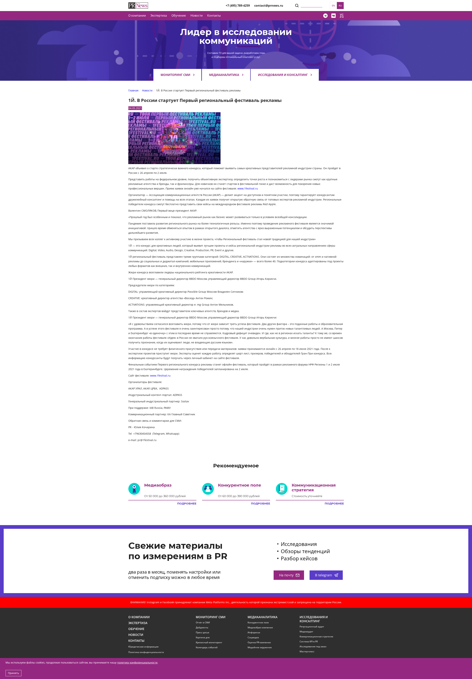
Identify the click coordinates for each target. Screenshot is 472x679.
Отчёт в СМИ (203, 622)
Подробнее (186, 503)
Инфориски (254, 632)
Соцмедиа (253, 637)
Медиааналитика (224, 75)
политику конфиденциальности (137, 662)
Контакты (214, 15)
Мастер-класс (307, 651)
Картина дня (203, 637)
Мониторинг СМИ (175, 75)
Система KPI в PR (309, 641)
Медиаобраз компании (260, 627)
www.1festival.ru (247, 188)
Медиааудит (306, 631)
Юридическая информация (143, 646)
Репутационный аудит (312, 626)
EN (333, 5)
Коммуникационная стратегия (316, 636)
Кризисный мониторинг (209, 642)
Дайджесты (202, 627)
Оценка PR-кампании (259, 642)
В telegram (323, 575)
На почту (286, 575)
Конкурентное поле (258, 622)
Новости (196, 15)
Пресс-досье (202, 632)
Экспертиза (138, 623)
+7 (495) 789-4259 (238, 6)
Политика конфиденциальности (146, 652)
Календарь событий (207, 647)
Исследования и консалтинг (283, 75)
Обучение (178, 15)
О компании (137, 15)
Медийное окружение (260, 647)
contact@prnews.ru (268, 6)
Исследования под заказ (313, 646)
